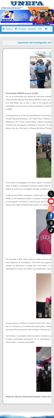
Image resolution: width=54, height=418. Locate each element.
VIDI (40, 28)
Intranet (22, 28)
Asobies (32, 28)
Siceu (8, 28)
